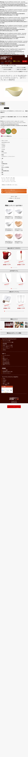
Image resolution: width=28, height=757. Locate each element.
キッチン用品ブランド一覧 (8, 346)
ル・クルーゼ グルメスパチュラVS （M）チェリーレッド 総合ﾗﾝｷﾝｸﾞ (21, 262)
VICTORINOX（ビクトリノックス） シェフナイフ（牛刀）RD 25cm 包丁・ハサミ (6, 284)
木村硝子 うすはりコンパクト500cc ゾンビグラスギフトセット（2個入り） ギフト (21, 306)
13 (17, 329)
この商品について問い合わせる (14, 198)
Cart (25, 61)
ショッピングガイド (6, 355)
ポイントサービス (6, 361)
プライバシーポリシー (7, 373)
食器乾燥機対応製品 (5, 170)
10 (13, 329)
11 (14, 329)
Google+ (4, 381)
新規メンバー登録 (6, 383)
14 (18, 329)
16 (21, 329)
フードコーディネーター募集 (8, 342)
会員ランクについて (6, 364)
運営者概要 (5, 343)
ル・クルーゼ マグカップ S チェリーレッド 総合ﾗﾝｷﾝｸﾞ (6, 262)
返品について (5, 358)
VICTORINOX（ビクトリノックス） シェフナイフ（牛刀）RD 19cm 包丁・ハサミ (21, 284)
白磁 (2, 174)
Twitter (4, 378)
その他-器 (3, 145)
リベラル (3, 149)
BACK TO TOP (14, 406)
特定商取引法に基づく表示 (8, 371)
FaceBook (4, 380)
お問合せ (4, 349)
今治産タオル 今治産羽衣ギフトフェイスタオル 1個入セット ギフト (6, 306)
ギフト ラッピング (6, 348)
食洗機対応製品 (4, 163)
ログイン (10, 61)
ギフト (10, 136)
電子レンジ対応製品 (5, 167)
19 (25, 329)
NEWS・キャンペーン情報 (7, 345)
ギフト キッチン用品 (6, 340)
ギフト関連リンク (6, 384)
